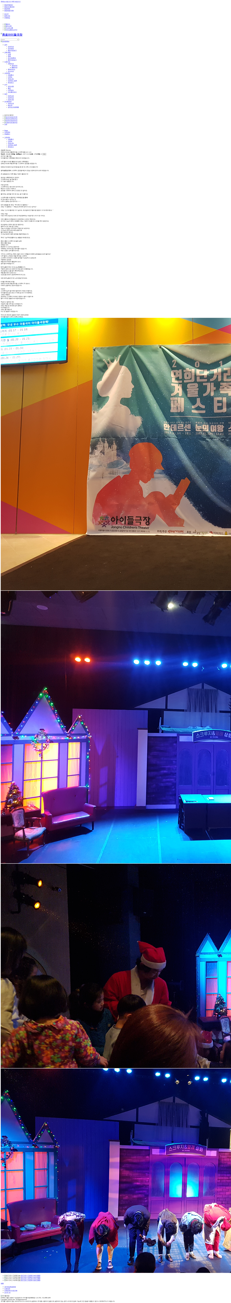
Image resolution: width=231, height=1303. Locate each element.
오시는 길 (7, 1292)
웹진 (9, 88)
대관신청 (11, 99)
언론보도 (11, 90)
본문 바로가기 (16, 1)
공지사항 (11, 86)
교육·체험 (7, 52)
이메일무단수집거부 (10, 1290)
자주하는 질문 (12, 80)
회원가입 (7, 16)
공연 (5, 45)
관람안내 (11, 63)
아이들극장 (8, 101)
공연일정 (11, 48)
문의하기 (11, 82)
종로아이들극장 (9, 7)
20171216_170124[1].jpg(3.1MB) (30, 1278)
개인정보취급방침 (10, 1287)
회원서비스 (11, 69)
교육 (9, 54)
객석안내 (14, 65)
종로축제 (7, 8)
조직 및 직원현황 (13, 107)
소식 (5, 84)
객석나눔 (11, 79)
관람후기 (11, 75)
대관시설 (11, 96)
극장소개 (11, 103)
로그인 (6, 14)
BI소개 (10, 105)
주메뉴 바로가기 (6, 1)
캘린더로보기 (12, 50)
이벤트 (10, 77)
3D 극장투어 (12, 58)
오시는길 (11, 71)
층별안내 (14, 67)
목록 (2, 1283)
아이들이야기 (12, 92)
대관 (5, 94)
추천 (44, 154)
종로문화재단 (8, 5)
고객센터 (7, 73)
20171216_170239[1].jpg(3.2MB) (30, 1280)
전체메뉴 (7, 17)
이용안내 (7, 62)
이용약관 (7, 1288)
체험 (9, 56)
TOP (5, 124)
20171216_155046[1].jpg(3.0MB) (30, 1277)
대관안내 (11, 98)
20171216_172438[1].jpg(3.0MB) (30, 1275)
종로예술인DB (9, 10)
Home (6, 130)
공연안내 (11, 46)
